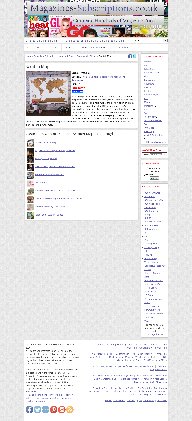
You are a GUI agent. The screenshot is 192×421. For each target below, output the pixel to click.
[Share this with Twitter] (134, 57)
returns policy (41, 398)
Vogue (147, 321)
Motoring (148, 105)
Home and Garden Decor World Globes (77, 56)
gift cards (53, 47)
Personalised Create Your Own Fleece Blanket (57, 190)
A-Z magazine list (154, 334)
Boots (153, 394)
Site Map (132, 400)
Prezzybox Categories (44, 56)
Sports (147, 113)
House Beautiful (152, 284)
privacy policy (56, 394)
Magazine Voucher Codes (137, 357)
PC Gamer (149, 295)
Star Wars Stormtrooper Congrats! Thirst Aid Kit (58, 198)
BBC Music (149, 218)
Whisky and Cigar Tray (46, 158)
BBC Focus (149, 196)
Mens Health (150, 291)
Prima (147, 302)
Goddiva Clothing (119, 391)
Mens (147, 102)
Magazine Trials (133, 360)
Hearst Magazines (145, 375)
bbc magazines (99, 47)
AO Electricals (137, 391)
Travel (147, 124)
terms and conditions (36, 394)
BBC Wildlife (150, 229)
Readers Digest (152, 306)
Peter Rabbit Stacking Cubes (49, 214)
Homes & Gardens (153, 280)
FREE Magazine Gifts (120, 353)
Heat (146, 276)
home (29, 47)
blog (40, 47)
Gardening (149, 79)
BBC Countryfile (152, 192)
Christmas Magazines (101, 366)
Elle (146, 251)
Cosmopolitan (151, 243)
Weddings (149, 131)
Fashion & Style (151, 72)
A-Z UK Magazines (99, 353)
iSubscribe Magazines (122, 375)
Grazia (147, 269)
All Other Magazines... (155, 141)
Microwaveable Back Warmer (49, 174)
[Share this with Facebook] (130, 57)
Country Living (151, 247)
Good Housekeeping (154, 265)
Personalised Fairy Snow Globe (50, 206)
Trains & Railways (153, 120)
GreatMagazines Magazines (128, 378)
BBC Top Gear (151, 225)
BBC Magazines (101, 375)
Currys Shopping (139, 394)
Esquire (148, 254)
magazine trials (121, 47)
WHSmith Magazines (156, 381)
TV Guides (149, 127)
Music (147, 109)
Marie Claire (150, 287)
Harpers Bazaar (152, 273)
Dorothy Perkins (127, 388)
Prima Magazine (106, 344)
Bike (146, 232)
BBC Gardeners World (155, 200)
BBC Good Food (152, 203)
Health (147, 87)
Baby (146, 65)
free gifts (69, 47)
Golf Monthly (150, 258)
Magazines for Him (144, 366)
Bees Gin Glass (42, 182)
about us (54, 398)
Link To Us (162, 400)
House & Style (151, 94)
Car (146, 236)
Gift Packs (149, 83)
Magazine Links (146, 400)
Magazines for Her (123, 366)
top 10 (83, 47)
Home (29, 56)
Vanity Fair (149, 317)
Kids (146, 98)
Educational (150, 69)
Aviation (148, 61)
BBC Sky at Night (152, 221)
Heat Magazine (124, 344)
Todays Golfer (151, 262)
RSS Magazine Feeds (115, 400)
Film (146, 76)
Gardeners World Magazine (153, 347)
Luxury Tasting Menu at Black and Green (55, 166)
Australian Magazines (144, 353)
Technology (150, 116)
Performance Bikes (153, 298)
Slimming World (152, 309)
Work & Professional (154, 135)
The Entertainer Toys (148, 388)
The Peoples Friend (154, 313)
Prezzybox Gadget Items (105, 388)
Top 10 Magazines (114, 357)
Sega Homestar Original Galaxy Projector (55, 150)
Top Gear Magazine (144, 344)
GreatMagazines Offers (155, 360)
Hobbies (148, 91)
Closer (147, 240)
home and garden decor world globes (102, 76)
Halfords (162, 394)
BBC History (150, 207)
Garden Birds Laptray (45, 142)
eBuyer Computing (155, 391)
